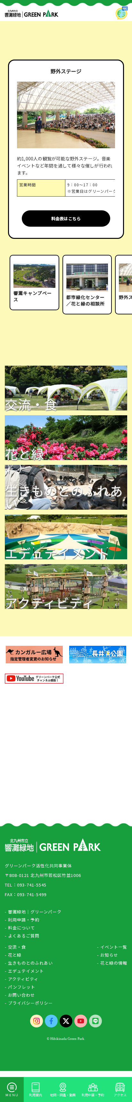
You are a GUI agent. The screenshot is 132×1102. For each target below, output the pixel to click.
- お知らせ (107, 955)
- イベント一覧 (112, 947)
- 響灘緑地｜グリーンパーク (33, 912)
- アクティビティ (21, 979)
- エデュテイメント (24, 971)
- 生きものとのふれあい (29, 963)
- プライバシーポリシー (29, 1003)
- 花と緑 (13, 955)
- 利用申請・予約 (22, 920)
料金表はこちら (66, 218)
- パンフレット (20, 987)
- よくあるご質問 (22, 936)
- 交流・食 (15, 947)
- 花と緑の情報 (112, 963)
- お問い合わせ (20, 995)
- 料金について (20, 928)
